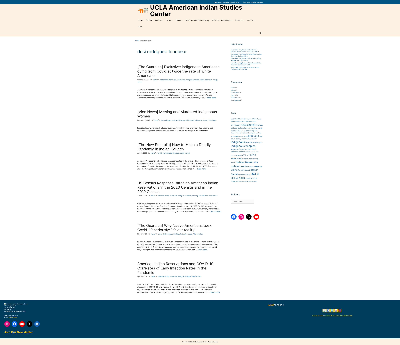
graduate (253, 135)
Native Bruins (235, 92)
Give (140, 27)
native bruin (238, 166)
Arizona (249, 128)
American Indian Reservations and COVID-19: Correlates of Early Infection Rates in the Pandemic (175, 268)
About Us (158, 20)
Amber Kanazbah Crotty (168, 80)
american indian (163, 196)
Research (238, 20)
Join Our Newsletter (18, 332)
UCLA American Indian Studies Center (196, 10)
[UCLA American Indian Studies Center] (143, 10)
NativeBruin (250, 167)
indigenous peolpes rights (253, 142)
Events (178, 20)
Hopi (260, 136)
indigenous (238, 142)
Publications (234, 97)
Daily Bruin (254, 131)
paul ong (195, 196)
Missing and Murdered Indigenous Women (193, 120)
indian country (185, 153)
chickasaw (238, 131)
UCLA (255, 174)
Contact (149, 20)
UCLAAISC (248, 178)
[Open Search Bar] (260, 33)
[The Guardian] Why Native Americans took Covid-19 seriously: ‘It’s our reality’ (174, 227)
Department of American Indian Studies (226, 2)
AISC (244, 124)
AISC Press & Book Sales (221, 20)
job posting (248, 152)
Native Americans (206, 80)
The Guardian (198, 234)
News (168, 20)
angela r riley (241, 128)
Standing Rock (242, 174)
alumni (251, 124)
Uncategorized (235, 100)
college (243, 131)
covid (180, 80)
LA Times (245, 155)
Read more (211, 98)
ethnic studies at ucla (237, 136)
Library (233, 90)
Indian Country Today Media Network (244, 139)
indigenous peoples (243, 146)
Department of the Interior (238, 133)
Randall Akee (203, 196)
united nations (243, 181)
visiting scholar (252, 181)
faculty (246, 136)
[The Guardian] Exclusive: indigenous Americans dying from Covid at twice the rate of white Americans (178, 71)
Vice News (212, 120)
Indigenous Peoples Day (239, 149)
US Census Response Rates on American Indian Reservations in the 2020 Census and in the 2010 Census (177, 187)
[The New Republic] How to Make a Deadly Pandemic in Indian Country (174, 146)
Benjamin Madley (257, 128)
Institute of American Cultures (253, 2)
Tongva (248, 174)
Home (141, 20)
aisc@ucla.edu (13, 317)
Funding (250, 20)
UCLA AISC (238, 178)
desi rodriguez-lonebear (190, 80)
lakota (253, 152)
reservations (213, 196)
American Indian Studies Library (197, 20)
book (233, 131)
